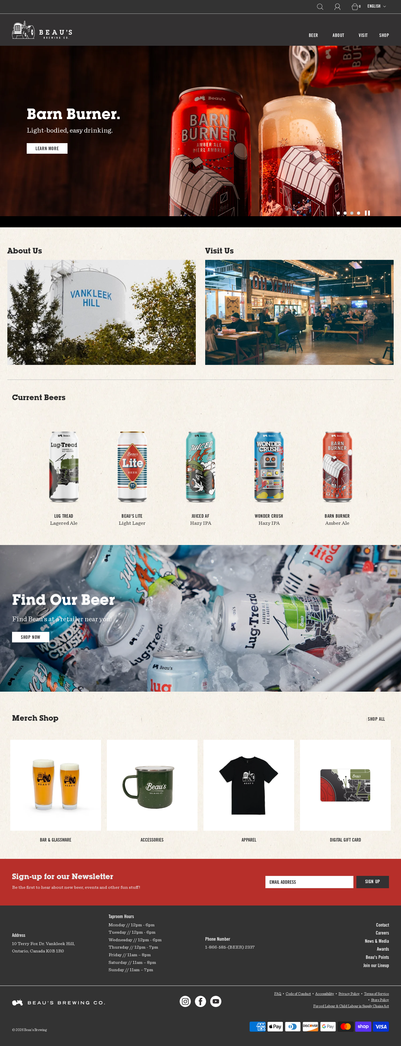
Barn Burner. (73, 116)
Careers (382, 933)
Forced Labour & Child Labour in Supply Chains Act (351, 1006)
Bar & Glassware (55, 840)
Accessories (152, 840)
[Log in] (340, 6)
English (375, 7)
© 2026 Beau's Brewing (29, 1030)
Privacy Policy (349, 993)
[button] (338, 213)
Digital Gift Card (345, 840)
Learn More (47, 149)
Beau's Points (377, 957)
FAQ (277, 993)
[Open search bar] (323, 6)
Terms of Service (376, 993)
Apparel (249, 840)
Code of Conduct (298, 993)
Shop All (376, 719)
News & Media (377, 941)
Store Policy (380, 1000)
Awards (383, 949)
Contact (382, 925)
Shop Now (31, 637)
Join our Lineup (376, 966)
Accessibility (324, 993)
